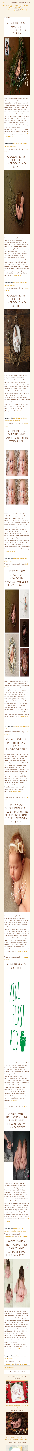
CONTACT (25, 5)
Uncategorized (9, 1236)
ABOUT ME (19, 7)
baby (12, 1231)
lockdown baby (18, 143)
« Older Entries (9, 1368)
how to (11, 1358)
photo (23, 1228)
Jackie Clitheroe (22, 1236)
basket (16, 1231)
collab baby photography (21, 418)
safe (14, 1228)
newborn (17, 420)
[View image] (17, 1391)
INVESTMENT (7, 5)
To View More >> (17, 275)
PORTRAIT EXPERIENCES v (20, 2)
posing (18, 1228)
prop (20, 1231)
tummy (6, 1358)
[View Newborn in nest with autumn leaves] (17, 1423)
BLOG (17, 5)
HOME (3, 2)
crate (24, 1231)
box (27, 1231)
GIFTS (10, 7)
